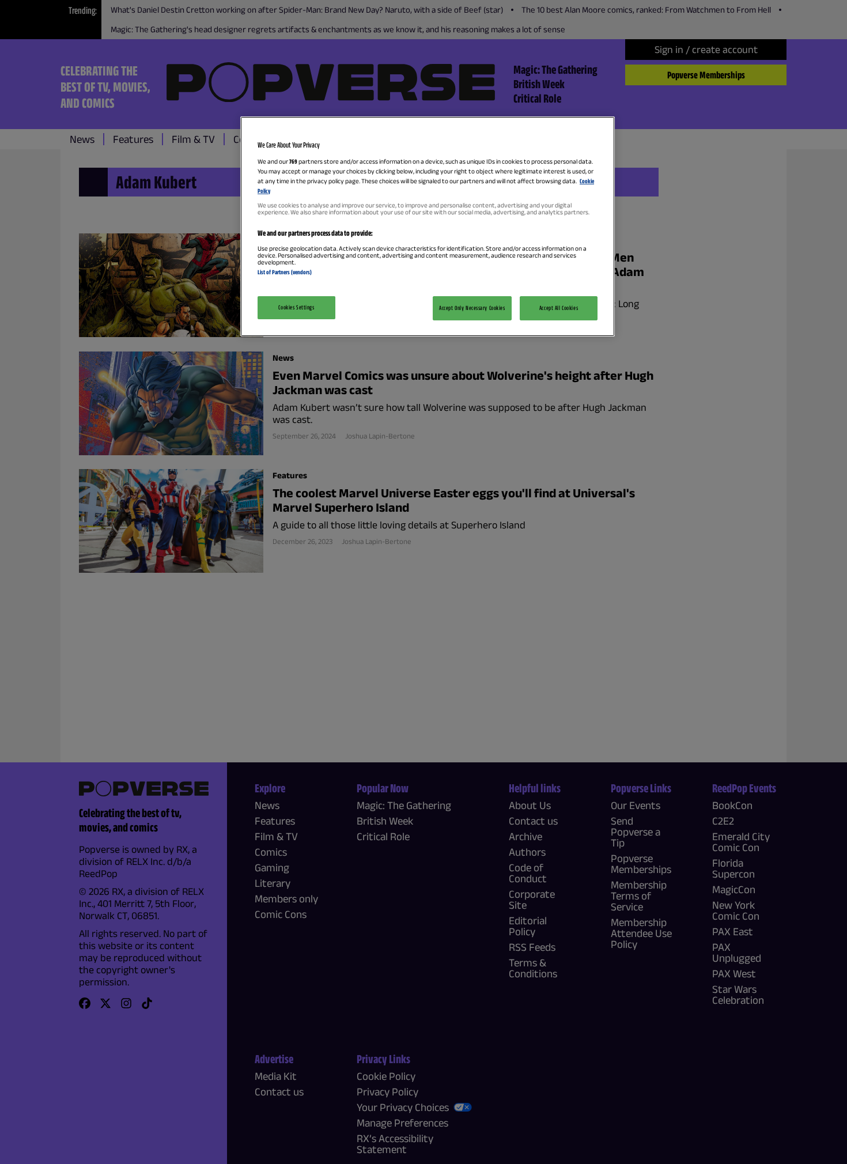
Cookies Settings (296, 307)
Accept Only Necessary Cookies (472, 307)
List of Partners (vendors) (285, 272)
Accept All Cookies (558, 307)
